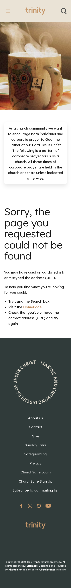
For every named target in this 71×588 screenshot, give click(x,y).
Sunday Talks (35, 445)
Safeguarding (35, 454)
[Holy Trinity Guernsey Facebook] (21, 506)
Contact (35, 427)
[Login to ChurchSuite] (39, 506)
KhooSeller (15, 569)
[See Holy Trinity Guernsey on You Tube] (48, 506)
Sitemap (32, 565)
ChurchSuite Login (36, 472)
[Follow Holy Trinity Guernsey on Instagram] (30, 506)
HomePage (32, 307)
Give (35, 436)
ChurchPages (47, 569)
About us (35, 418)
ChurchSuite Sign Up (35, 481)
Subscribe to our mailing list (36, 490)
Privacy (36, 463)
